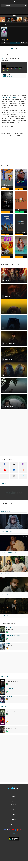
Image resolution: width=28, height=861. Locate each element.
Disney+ (3, 58)
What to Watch (14, 804)
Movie (17, 31)
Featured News (5, 483)
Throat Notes (18, 209)
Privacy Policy (14, 824)
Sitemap (14, 819)
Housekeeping (18, 254)
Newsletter (23, 830)
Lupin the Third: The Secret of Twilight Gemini (7, 232)
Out (2, 254)
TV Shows (14, 796)
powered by (4, 63)
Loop (16, 187)
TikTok (20, 830)
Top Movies (4, 676)
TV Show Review (9, 629)
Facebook (5, 830)
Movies (14, 793)
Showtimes (14, 801)
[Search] (25, 5)
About (14, 814)
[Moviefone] (14, 2)
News (14, 809)
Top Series (4, 706)
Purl (2, 24)
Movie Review (9, 636)
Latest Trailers (5, 511)
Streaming (14, 799)
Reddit (18, 830)
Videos (14, 806)
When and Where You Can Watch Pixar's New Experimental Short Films (11, 502)
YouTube (13, 830)
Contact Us (14, 817)
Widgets (14, 833)
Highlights (14, 15)
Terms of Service (14, 822)
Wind (3, 209)
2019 (9, 29)
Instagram (10, 830)
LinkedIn (15, 830)
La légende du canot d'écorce (21, 232)
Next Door (4, 187)
